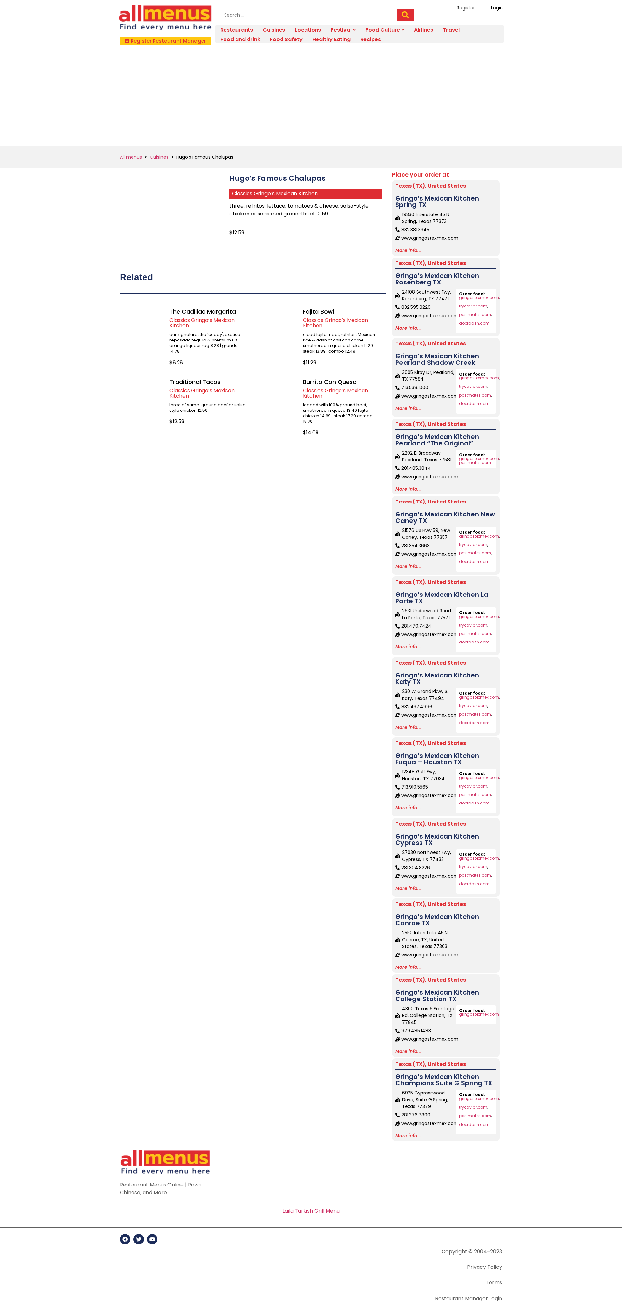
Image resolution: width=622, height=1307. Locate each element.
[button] (165, 41)
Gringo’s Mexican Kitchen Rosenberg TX (437, 279)
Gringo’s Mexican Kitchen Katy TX (437, 678)
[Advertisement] (311, 97)
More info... (408, 250)
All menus (131, 157)
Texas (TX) (410, 186)
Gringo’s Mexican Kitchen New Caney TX (445, 517)
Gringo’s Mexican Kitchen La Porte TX (441, 598)
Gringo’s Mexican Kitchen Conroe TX (437, 920)
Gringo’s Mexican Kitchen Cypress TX (437, 839)
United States (447, 186)
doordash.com (474, 323)
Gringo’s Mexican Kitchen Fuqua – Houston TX (437, 759)
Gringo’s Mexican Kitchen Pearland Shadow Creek (437, 359)
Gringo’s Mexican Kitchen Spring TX (437, 201)
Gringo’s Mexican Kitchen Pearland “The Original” (437, 440)
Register (466, 8)
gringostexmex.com (479, 297)
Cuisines (159, 157)
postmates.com (475, 314)
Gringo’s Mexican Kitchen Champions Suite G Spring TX (443, 1080)
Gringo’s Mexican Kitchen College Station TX (437, 995)
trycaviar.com (473, 306)
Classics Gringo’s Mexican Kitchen (275, 193)
